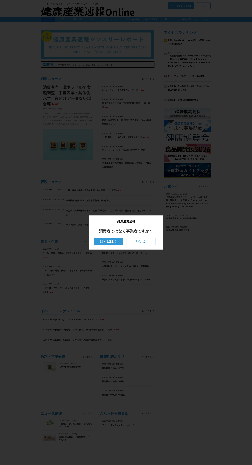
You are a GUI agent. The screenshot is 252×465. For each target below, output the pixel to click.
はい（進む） (108, 241)
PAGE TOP (243, 448)
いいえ (141, 241)
